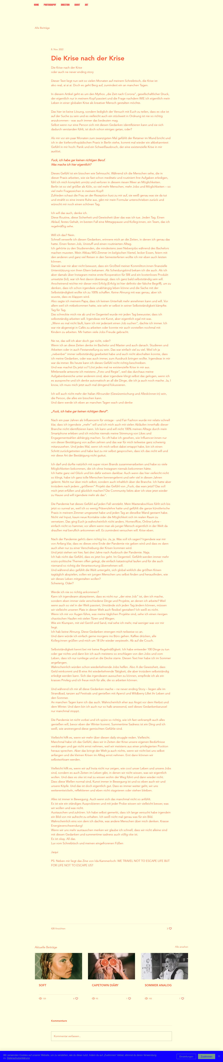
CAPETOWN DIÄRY (105, 985)
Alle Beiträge (42, 27)
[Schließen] (219, 1056)
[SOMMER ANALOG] (164, 966)
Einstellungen (186, 1056)
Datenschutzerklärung (18, 1058)
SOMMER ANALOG (158, 985)
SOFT (42, 985)
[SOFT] (58, 966)
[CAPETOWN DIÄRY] (111, 966)
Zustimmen (206, 1056)
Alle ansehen (181, 946)
